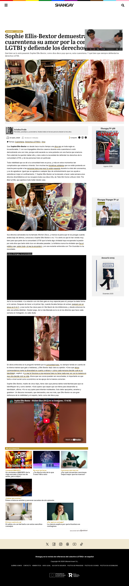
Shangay (10, 31)
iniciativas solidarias (56, 165)
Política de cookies (92, 565)
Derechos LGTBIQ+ (33, 142)
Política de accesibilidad (109, 565)
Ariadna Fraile (20, 130)
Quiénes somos (16, 565)
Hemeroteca (36, 565)
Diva (43, 142)
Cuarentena (19, 142)
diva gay (57, 146)
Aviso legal (46, 565)
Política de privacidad (75, 565)
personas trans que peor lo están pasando (43, 168)
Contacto (27, 565)
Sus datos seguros (59, 565)
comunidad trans (52, 365)
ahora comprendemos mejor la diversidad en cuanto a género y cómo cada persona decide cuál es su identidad (45, 370)
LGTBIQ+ (19, 31)
